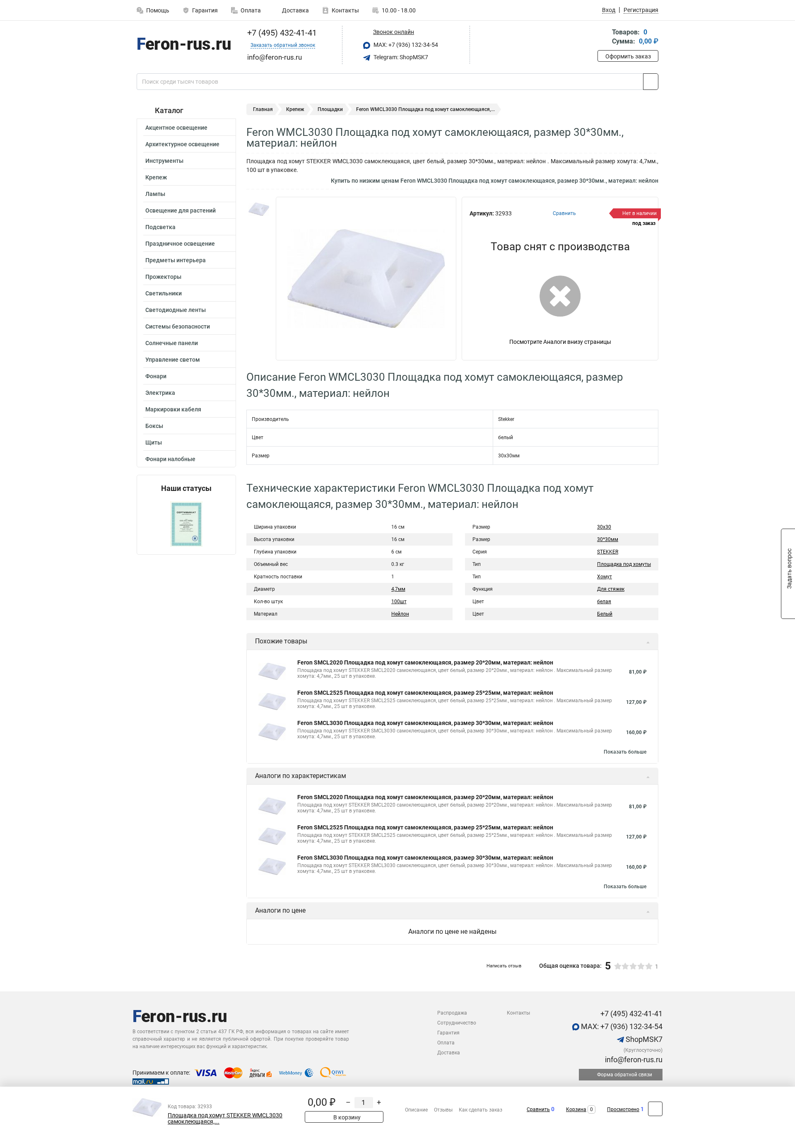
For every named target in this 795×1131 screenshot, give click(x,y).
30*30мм (607, 539)
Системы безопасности (177, 326)
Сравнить (538, 1109)
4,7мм (398, 589)
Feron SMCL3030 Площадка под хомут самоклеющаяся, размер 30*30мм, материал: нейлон (425, 723)
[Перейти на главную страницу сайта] (183, 45)
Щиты (153, 442)
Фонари (155, 376)
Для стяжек (610, 589)
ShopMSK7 (643, 1039)
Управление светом (172, 359)
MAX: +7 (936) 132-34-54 (405, 44)
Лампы (155, 194)
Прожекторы (163, 276)
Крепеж (156, 177)
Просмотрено (623, 1109)
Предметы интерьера (175, 260)
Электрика (160, 392)
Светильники (163, 293)
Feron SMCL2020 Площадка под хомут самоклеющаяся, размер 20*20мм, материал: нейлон (425, 662)
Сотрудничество (456, 1023)
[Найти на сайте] (650, 81)
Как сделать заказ (480, 1110)
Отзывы (443, 1110)
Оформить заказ (628, 56)
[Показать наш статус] (186, 523)
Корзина (576, 1109)
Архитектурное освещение (182, 144)
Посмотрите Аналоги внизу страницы (560, 341)
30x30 (604, 527)
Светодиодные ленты (175, 310)
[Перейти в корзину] (603, 37)
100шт (399, 601)
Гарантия (205, 10)
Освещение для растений (180, 210)
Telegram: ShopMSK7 (400, 57)
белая (604, 601)
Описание (416, 1110)
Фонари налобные (170, 459)
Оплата (251, 10)
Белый (604, 614)
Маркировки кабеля (173, 409)
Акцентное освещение (176, 127)
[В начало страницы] (655, 1109)
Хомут (604, 577)
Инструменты (164, 160)
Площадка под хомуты (624, 564)
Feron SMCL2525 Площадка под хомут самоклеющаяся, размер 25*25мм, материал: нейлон (425, 692)
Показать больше (625, 752)
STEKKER (607, 552)
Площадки (330, 109)
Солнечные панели (171, 343)
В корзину (346, 1117)
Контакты (345, 10)
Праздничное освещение (180, 243)
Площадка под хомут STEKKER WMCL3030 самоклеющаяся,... (225, 1118)
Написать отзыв (504, 966)
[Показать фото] (258, 209)
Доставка (295, 10)
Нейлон (400, 614)
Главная (263, 109)
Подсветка (160, 227)
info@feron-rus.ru (632, 1059)
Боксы (154, 426)
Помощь (157, 10)
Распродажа (452, 1013)
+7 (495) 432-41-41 (281, 33)
